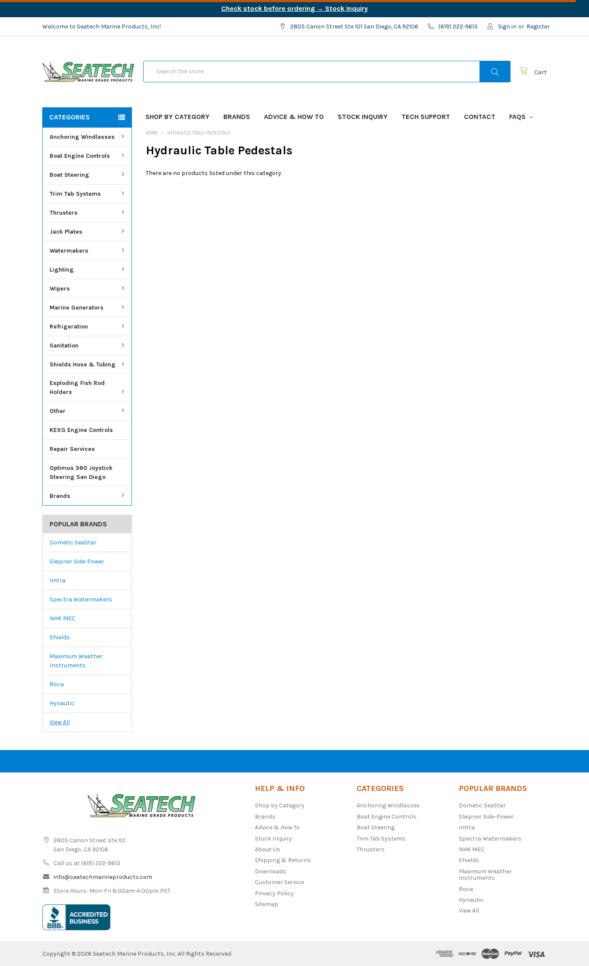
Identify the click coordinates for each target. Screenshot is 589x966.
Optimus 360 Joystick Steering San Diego (81, 472)
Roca (57, 684)
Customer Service (279, 882)
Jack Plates (66, 231)
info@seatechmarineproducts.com (102, 877)
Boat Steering (69, 174)
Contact (479, 117)
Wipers (60, 288)
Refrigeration (69, 326)
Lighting (62, 269)
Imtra (58, 580)
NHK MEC (62, 618)
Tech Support (425, 117)
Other (58, 411)
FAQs (518, 117)
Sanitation (64, 345)
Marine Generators (76, 307)
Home (152, 133)
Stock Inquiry (363, 117)
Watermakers (69, 250)
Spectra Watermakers (81, 599)
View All (60, 722)
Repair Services (72, 449)
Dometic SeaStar (73, 542)
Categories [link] (69, 117)
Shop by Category (177, 117)
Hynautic (62, 703)
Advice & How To (294, 117)
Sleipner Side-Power (77, 561)
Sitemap (266, 904)
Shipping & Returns (283, 860)
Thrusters (64, 212)
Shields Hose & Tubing (83, 364)
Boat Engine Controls (80, 155)
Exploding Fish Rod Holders (77, 387)
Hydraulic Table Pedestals (198, 133)
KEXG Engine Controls (81, 430)
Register (538, 26)
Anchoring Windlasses (82, 137)
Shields (60, 637)
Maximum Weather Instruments (76, 661)
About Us (267, 849)
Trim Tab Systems (75, 193)
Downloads (270, 871)
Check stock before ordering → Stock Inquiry (294, 8)
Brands (236, 117)
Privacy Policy (274, 893)
